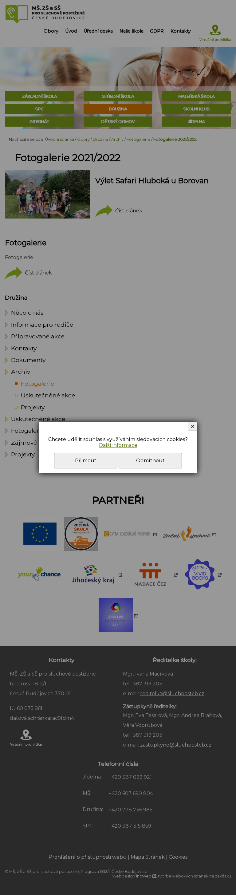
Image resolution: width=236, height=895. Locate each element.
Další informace (118, 445)
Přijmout (85, 460)
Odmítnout (150, 460)
